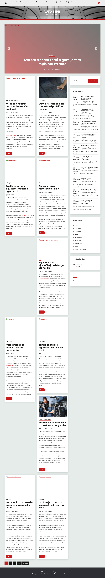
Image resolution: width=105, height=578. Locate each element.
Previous (9, 49)
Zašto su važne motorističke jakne (49, 187)
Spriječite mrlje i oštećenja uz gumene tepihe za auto (78, 62)
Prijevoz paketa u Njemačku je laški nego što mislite (51, 265)
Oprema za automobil (11, 2)
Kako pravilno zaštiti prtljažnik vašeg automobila (87, 98)
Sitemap (75, 281)
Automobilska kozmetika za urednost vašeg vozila (52, 424)
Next (96, 49)
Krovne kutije (44, 2)
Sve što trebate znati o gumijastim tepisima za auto (88, 123)
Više (9, 153)
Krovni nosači (30, 2)
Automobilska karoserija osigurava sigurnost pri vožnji (19, 505)
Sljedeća (25, 563)
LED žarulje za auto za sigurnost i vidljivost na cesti (51, 505)
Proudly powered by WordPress (41, 574)
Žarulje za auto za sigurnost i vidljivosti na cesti (51, 347)
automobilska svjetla (28, 215)
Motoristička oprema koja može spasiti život (89, 168)
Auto (37, 2)
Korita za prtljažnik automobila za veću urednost (17, 106)
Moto (6, 4)
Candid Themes (69, 574)
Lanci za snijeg (54, 2)
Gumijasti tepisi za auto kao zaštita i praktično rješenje (51, 106)
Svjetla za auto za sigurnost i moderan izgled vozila (17, 189)
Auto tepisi (22, 2)
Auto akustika (10, 365)
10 (19, 563)
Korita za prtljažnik (11, 135)
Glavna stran (76, 266)
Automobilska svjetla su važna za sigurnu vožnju (88, 146)
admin (84, 69)
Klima (61, 2)
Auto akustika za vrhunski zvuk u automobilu (15, 347)
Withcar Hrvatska (78, 264)
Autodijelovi (68, 2)
